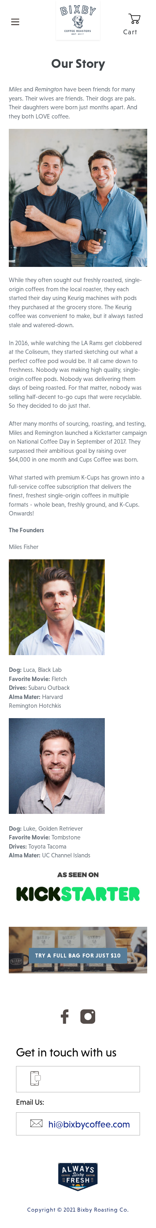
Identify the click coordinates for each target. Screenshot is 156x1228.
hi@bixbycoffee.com (89, 1124)
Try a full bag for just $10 (78, 955)
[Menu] (15, 21)
